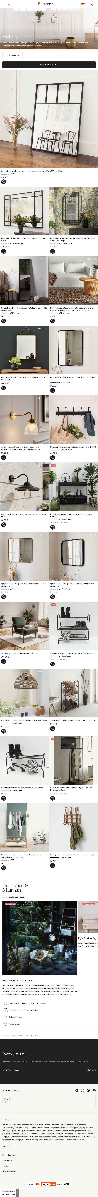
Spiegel (18, 1139)
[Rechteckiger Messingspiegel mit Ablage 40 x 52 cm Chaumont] (3, 388)
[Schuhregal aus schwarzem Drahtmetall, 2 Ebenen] (3, 798)
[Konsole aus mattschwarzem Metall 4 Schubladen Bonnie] (52, 527)
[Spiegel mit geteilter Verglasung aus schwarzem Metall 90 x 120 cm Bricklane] (3, 181)
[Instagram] (82, 1091)
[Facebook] (77, 1091)
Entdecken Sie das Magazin (13, 897)
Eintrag (37, 1035)
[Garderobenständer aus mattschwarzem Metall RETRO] (52, 457)
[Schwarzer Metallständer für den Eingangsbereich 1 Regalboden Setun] (52, 798)
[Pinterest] (88, 1091)
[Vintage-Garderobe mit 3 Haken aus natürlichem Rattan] (52, 865)
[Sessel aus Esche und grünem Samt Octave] (3, 661)
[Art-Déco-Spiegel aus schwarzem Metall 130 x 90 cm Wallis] (3, 251)
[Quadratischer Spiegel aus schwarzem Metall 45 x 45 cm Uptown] (52, 596)
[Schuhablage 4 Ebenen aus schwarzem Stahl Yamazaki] (52, 728)
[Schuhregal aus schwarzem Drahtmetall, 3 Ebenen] (52, 664)
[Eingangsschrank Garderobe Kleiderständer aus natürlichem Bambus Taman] (3, 867)
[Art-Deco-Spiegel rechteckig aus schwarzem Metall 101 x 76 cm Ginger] (52, 251)
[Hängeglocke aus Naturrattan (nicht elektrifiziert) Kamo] (3, 731)
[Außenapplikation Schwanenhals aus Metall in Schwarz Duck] (3, 524)
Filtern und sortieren (49, 64)
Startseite (6, 1035)
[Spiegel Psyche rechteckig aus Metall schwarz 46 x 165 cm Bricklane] (3, 321)
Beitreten (91, 1070)
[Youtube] (94, 1091)
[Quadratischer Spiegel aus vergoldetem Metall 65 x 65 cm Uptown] (3, 596)
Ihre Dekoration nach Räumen (22, 1035)
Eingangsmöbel (12, 55)
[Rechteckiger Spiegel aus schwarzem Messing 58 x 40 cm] (52, 390)
